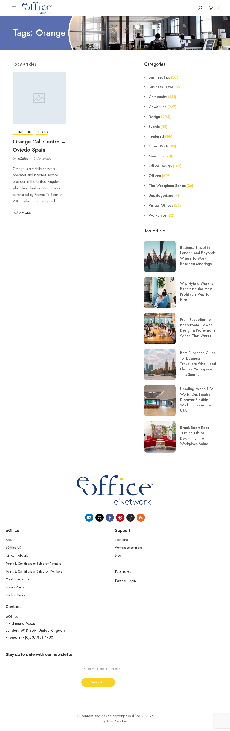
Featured (156, 136)
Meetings (156, 156)
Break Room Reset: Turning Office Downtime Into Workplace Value (196, 435)
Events (154, 126)
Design (154, 116)
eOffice (23, 158)
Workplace (157, 215)
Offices (42, 132)
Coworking (158, 106)
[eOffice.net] (37, 7)
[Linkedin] (89, 518)
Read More (22, 213)
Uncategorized (161, 195)
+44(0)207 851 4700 (35, 637)
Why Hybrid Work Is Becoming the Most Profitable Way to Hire (196, 291)
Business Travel (161, 87)
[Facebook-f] (110, 518)
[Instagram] (130, 518)
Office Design (160, 166)
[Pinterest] (120, 518)
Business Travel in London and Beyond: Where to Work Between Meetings (197, 255)
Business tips (23, 132)
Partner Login (125, 581)
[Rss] (141, 518)
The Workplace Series (167, 185)
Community (158, 97)
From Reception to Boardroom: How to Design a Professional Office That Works (198, 327)
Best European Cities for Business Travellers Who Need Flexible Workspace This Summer (198, 364)
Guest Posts (159, 146)
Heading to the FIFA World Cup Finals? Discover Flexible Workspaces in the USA (197, 400)
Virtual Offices (161, 205)
